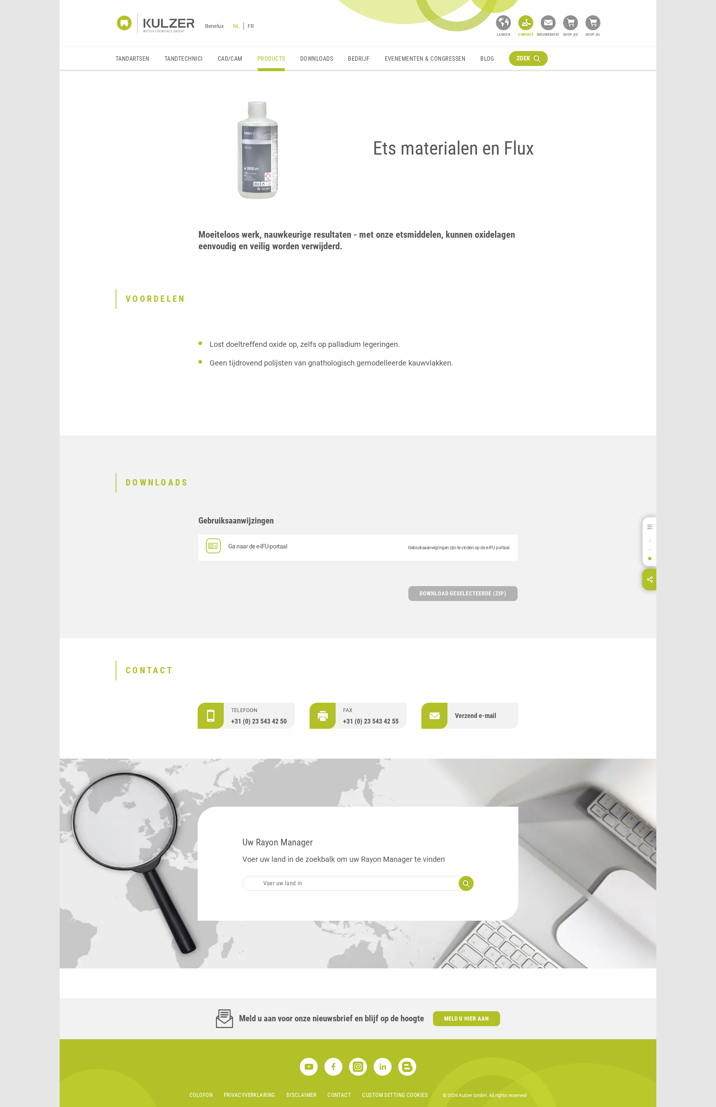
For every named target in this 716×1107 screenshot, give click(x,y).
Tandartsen (133, 58)
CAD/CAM (230, 58)
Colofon (201, 1095)
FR (251, 26)
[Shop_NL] (592, 22)
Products (271, 58)
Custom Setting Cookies (395, 1095)
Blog (487, 58)
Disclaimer (301, 1095)
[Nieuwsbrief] (548, 22)
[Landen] (503, 22)
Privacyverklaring (249, 1095)
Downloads (316, 58)
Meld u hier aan (466, 1018)
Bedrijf (359, 58)
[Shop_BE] (570, 22)
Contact (339, 1095)
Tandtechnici (183, 58)
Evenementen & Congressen (425, 58)
